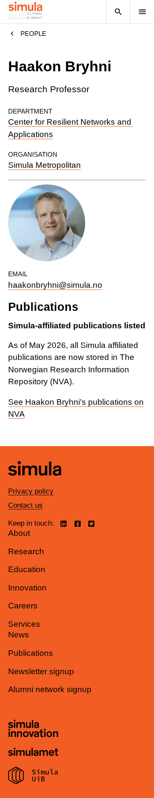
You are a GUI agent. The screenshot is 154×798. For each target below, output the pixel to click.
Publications (30, 653)
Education (26, 569)
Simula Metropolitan (44, 165)
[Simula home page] (34, 481)
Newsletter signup (41, 671)
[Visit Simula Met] (33, 753)
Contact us (25, 505)
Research (26, 551)
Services (24, 624)
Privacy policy (30, 491)
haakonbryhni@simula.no (55, 285)
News (18, 634)
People (33, 33)
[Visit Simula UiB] (33, 776)
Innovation (27, 587)
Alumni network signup (50, 689)
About (19, 533)
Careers (23, 605)
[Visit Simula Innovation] (33, 729)
